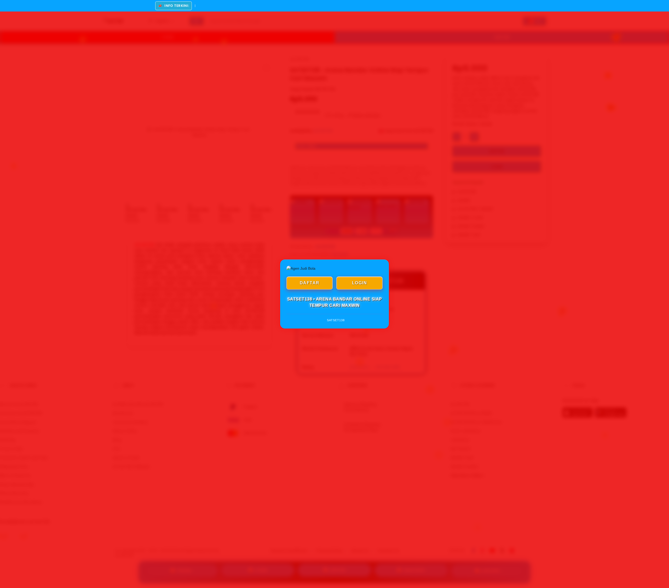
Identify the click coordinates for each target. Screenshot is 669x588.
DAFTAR (310, 283)
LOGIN (359, 283)
